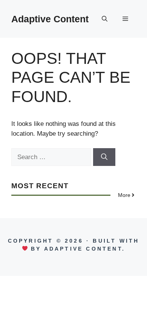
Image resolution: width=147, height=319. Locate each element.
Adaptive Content (50, 19)
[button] (104, 19)
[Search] (104, 157)
